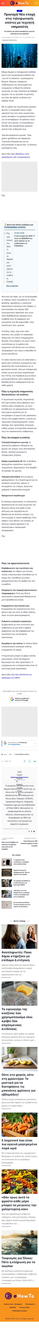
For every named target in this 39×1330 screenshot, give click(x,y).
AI (10, 754)
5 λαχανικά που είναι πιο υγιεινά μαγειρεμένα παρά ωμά (19, 1144)
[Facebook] (24, 761)
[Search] (36, 3)
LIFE (19, 10)
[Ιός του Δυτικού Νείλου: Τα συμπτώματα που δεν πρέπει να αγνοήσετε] (7, 905)
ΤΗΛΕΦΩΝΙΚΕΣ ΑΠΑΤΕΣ (15, 227)
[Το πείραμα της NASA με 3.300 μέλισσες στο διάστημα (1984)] (7, 883)
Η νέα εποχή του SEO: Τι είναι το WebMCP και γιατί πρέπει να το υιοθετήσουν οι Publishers (24, 241)
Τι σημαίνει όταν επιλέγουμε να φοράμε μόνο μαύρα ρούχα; (21, 862)
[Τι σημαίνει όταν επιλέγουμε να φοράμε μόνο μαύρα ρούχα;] (7, 862)
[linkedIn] (35, 761)
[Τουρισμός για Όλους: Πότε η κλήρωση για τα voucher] (19, 1242)
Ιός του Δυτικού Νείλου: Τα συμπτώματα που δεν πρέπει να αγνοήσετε (22, 904)
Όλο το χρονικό (12, 286)
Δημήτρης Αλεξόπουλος (9, 40)
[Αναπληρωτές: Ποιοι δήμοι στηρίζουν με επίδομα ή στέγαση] (19, 936)
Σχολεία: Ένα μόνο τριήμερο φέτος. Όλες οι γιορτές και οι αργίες (22, 872)
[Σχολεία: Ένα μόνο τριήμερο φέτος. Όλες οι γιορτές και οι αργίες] (7, 873)
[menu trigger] (4, 3)
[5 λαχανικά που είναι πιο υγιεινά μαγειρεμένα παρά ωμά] (19, 1125)
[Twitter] (30, 761)
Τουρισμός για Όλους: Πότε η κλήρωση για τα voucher (18, 1262)
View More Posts (19, 780)
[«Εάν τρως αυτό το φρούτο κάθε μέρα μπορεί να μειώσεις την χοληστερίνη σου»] (19, 1181)
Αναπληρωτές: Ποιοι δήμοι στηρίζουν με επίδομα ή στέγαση (17, 956)
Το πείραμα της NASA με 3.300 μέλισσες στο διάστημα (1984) (22, 883)
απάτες (32, 72)
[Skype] (34, 831)
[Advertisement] (19, 177)
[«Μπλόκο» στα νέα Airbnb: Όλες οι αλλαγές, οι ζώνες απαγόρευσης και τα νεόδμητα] (7, 894)
